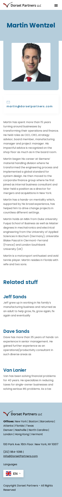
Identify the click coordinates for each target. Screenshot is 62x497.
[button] (56, 5)
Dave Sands (16, 331)
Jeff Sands (14, 297)
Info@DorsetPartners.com (20, 456)
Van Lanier (14, 370)
